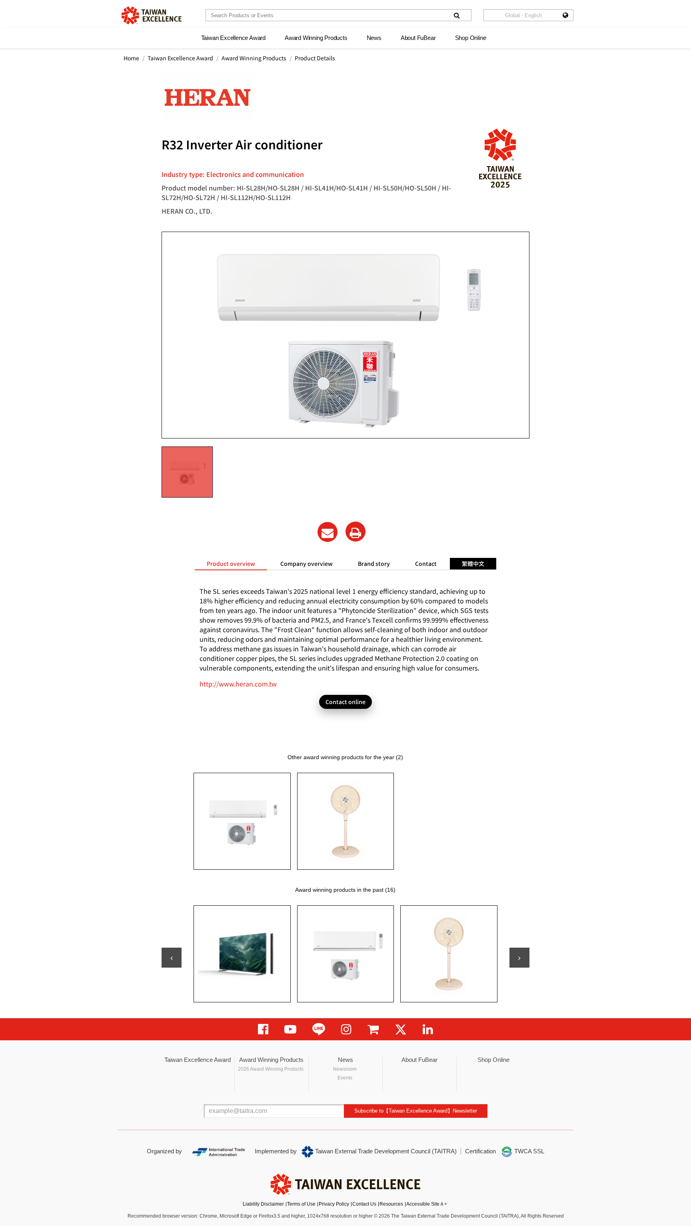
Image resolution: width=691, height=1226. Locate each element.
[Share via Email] (328, 532)
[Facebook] (263, 1029)
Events (345, 1077)
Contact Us (364, 1204)
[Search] (456, 15)
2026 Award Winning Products (271, 1069)
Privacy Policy (334, 1204)
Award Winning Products (316, 37)
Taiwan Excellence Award (233, 37)
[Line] (318, 1029)
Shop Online (470, 37)
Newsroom (345, 1069)
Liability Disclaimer (263, 1204)
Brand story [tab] (374, 563)
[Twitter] (401, 1029)
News (374, 37)
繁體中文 (473, 563)
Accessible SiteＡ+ (426, 1204)
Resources (391, 1204)
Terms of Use (301, 1204)
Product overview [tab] (231, 563)
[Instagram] (346, 1029)
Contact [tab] (426, 563)
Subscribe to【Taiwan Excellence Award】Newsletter (415, 1111)
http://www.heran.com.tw (238, 683)
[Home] (152, 15)
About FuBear (418, 37)
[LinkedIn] (428, 1029)
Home (131, 58)
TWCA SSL (528, 1151)
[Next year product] (519, 958)
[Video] (290, 1029)
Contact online (345, 702)
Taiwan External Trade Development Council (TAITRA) (385, 1151)
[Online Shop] (373, 1029)
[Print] (355, 532)
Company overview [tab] (306, 563)
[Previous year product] (172, 958)
